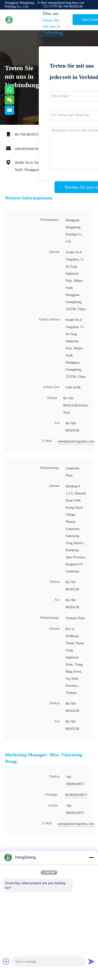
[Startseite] (24, 20)
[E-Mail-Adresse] (15, 114)
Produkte (50, 6)
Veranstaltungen (55, 39)
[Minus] (91, 857)
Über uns (51, 13)
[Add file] (6, 961)
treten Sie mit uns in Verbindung (53, 26)
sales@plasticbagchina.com (35, 149)
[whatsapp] (15, 93)
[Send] (91, 961)
